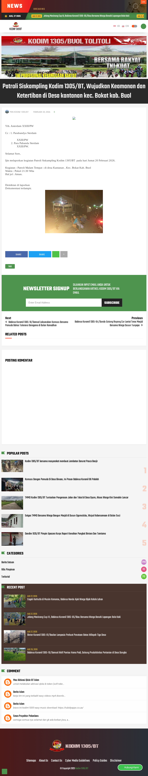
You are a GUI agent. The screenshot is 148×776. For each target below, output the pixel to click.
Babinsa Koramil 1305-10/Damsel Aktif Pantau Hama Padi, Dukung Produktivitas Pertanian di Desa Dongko (77, 652)
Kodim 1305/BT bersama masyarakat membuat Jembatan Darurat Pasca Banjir (61, 461)
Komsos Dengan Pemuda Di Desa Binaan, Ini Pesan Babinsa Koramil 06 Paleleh (62, 479)
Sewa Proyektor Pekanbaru (26, 716)
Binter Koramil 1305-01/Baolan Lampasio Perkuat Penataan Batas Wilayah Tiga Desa (66, 635)
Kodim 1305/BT (81, 768)
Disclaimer (116, 761)
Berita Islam (18, 692)
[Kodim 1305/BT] (74, 753)
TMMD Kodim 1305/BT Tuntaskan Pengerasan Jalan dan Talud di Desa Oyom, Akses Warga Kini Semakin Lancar (76, 497)
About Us (43, 761)
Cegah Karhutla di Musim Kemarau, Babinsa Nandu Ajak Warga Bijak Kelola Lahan (65, 599)
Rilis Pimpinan (8, 569)
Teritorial (5, 577)
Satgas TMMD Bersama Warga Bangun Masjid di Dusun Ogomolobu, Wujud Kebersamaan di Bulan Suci (72, 515)
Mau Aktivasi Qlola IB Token (26, 680)
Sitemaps (31, 761)
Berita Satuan (7, 562)
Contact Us (56, 761)
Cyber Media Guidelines (77, 761)
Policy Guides (100, 761)
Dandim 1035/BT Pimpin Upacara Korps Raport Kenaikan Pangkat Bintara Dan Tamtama (65, 533)
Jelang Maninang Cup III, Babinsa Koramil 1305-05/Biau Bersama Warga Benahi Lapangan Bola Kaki (74, 16)
